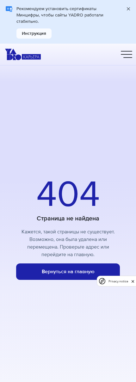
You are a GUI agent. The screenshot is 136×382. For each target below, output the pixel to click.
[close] (133, 281)
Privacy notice (118, 281)
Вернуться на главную (68, 271)
